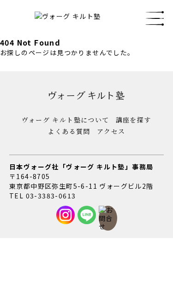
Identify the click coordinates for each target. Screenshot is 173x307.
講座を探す (133, 119)
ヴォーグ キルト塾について (65, 119)
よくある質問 (69, 131)
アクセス (111, 131)
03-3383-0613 (51, 195)
